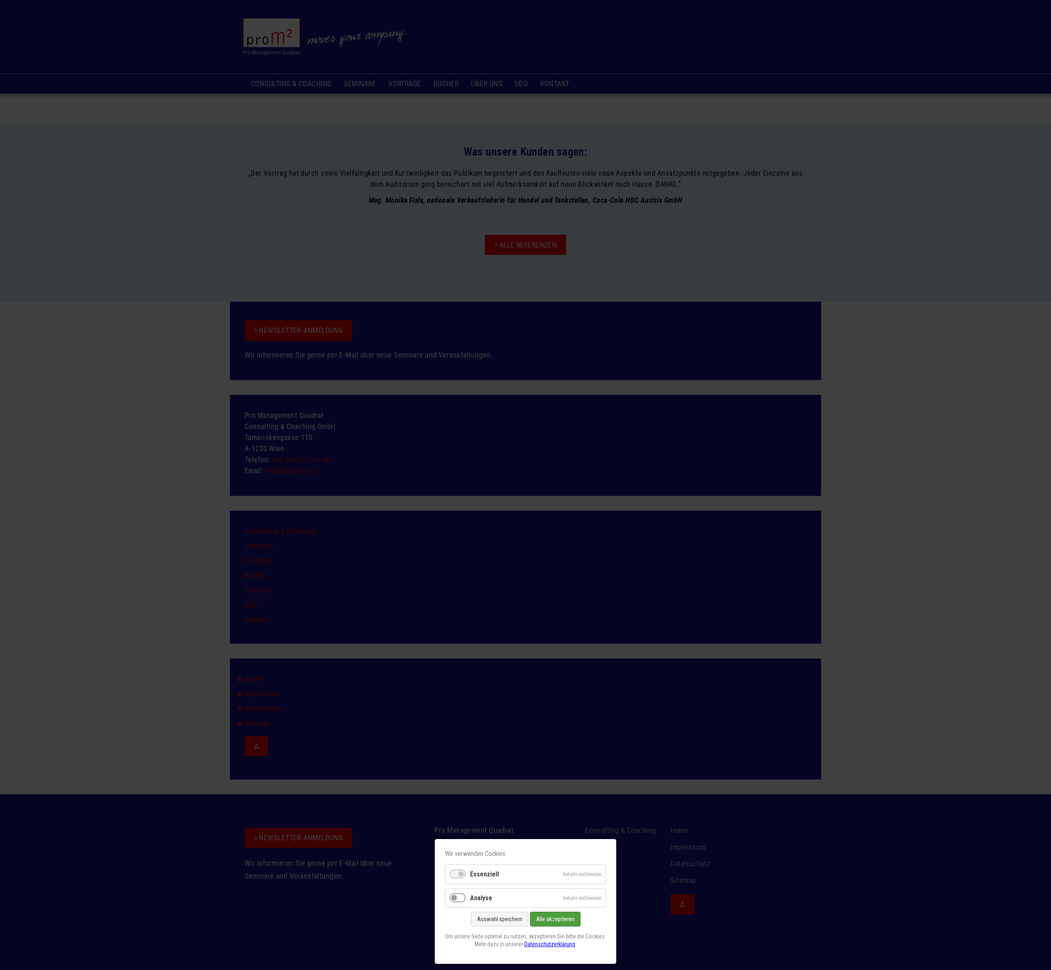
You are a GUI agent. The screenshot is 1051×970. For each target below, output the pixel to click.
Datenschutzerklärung (549, 944)
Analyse (481, 898)
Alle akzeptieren (555, 919)
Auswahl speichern (499, 919)
